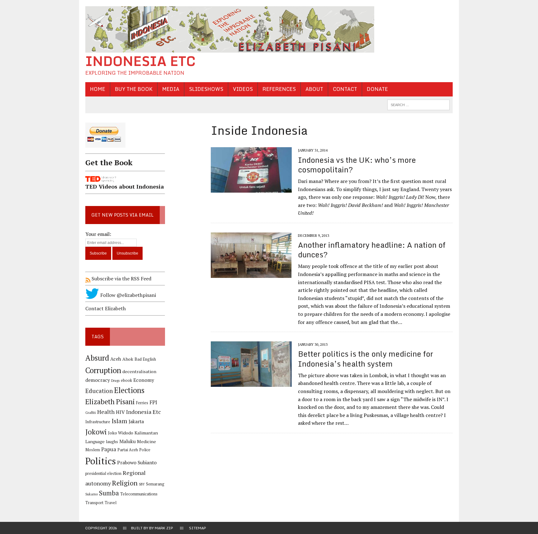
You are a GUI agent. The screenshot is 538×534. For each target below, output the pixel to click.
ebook (126, 380)
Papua (108, 449)
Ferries (142, 402)
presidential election (103, 473)
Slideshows (206, 89)
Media (170, 89)
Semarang (155, 484)
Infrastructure (97, 421)
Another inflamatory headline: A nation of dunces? (372, 249)
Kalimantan (146, 433)
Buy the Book (134, 89)
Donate (377, 89)
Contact (345, 89)
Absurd (97, 358)
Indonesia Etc (143, 411)
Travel (110, 502)
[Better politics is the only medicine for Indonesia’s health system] (251, 382)
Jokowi (96, 431)
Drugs (115, 380)
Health (106, 411)
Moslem (92, 449)
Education (99, 391)
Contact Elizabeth (105, 308)
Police (144, 449)
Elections (129, 390)
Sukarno (91, 494)
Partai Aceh (127, 449)
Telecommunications (139, 494)
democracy (97, 380)
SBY (142, 484)
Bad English (145, 359)
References (279, 89)
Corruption (103, 370)
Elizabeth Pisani (110, 401)
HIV (120, 412)
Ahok (127, 359)
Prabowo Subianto (137, 462)
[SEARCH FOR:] (418, 104)
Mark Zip (164, 528)
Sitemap (197, 528)
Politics (100, 461)
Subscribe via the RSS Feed (120, 278)
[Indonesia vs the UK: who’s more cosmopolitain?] (251, 188)
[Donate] (125, 148)
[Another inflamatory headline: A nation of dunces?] (251, 273)
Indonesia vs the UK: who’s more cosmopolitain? (357, 165)
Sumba (109, 493)
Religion (125, 482)
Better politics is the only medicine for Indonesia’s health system (365, 358)
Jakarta (136, 421)
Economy (143, 380)
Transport (94, 502)
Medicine (146, 441)
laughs (112, 441)
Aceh (115, 359)
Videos (243, 89)
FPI (153, 402)
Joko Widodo (120, 433)
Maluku (127, 441)
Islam (119, 421)
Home (97, 89)
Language (95, 441)
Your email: (98, 234)
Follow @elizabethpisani (127, 295)
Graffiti (90, 412)
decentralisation (139, 371)
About (314, 89)
